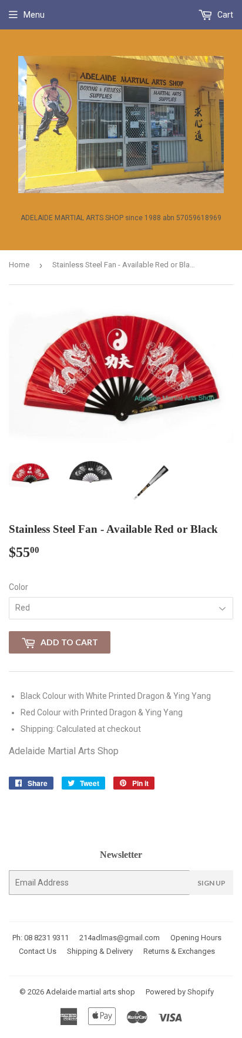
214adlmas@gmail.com (119, 937)
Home (19, 264)
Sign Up (211, 882)
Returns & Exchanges (179, 951)
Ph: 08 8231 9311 (40, 937)
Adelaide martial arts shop (90, 991)
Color (18, 587)
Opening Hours (195, 937)
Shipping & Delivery (100, 951)
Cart (224, 14)
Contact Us (37, 951)
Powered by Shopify (180, 991)
